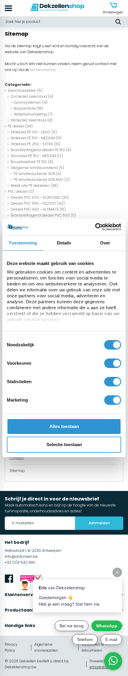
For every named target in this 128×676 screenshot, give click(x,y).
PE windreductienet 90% (37, 173)
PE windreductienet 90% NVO (42, 179)
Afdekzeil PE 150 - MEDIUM (36, 137)
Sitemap (17, 470)
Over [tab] (105, 242)
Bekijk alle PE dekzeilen (34, 185)
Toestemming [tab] (23, 242)
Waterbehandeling (33, 114)
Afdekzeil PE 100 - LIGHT (34, 132)
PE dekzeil (20, 126)
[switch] (112, 363)
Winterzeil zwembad (32, 120)
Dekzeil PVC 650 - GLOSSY (38, 203)
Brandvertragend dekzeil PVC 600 (43, 215)
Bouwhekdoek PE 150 (32, 161)
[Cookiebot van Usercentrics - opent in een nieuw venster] (95, 227)
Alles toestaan (64, 426)
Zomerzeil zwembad (32, 96)
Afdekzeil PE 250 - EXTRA (35, 143)
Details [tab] (64, 242)
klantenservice (43, 69)
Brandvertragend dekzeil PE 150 (41, 149)
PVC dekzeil (21, 191)
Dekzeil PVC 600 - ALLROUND (40, 197)
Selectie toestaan (64, 444)
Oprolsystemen (31, 102)
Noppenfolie (28, 108)
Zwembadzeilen (25, 90)
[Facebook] (9, 579)
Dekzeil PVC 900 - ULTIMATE (38, 209)
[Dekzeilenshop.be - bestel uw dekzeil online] (57, 8)
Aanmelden (99, 522)
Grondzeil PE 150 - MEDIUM (37, 155)
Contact (17, 458)
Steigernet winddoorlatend (37, 167)
